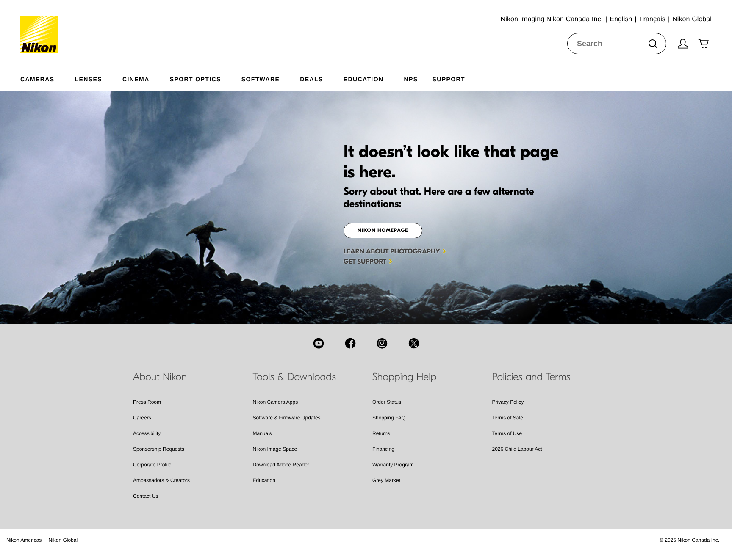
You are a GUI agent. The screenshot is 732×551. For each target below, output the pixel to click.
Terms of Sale (507, 418)
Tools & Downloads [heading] (294, 377)
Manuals (262, 433)
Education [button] (364, 79)
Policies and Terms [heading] (531, 377)
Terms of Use (507, 433)
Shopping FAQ (388, 418)
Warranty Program (393, 465)
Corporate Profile (152, 465)
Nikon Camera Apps (275, 402)
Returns (381, 433)
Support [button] (448, 79)
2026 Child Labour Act (517, 449)
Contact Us (145, 496)
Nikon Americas (24, 540)
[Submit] (653, 43)
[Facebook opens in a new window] (350, 343)
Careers (142, 418)
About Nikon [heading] (160, 377)
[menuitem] (47, 77)
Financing (383, 449)
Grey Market (386, 480)
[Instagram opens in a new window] (382, 343)
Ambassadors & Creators (161, 480)
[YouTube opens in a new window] (318, 343)
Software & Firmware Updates (287, 418)
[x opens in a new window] (414, 343)
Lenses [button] (88, 79)
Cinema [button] (136, 79)
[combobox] (616, 43)
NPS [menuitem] (411, 79)
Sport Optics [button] (195, 79)
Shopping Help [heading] (404, 377)
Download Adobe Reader (281, 465)
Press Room (147, 402)
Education (264, 480)
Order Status (386, 402)
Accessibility (147, 433)
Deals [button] (311, 79)
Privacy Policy (508, 402)
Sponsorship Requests (158, 449)
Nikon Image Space (275, 449)
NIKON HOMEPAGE (383, 231)
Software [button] (260, 79)
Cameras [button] (37, 79)
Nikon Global (63, 540)
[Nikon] (41, 26)
